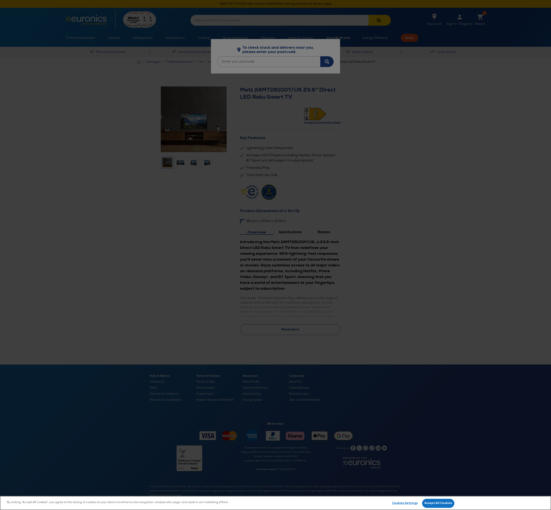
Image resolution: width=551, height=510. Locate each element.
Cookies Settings (405, 503)
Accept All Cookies (438, 503)
